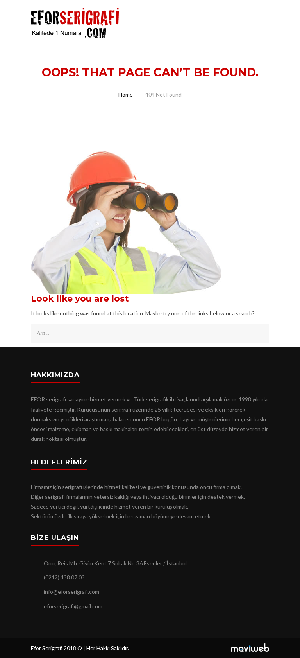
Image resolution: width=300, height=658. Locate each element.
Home (125, 94)
